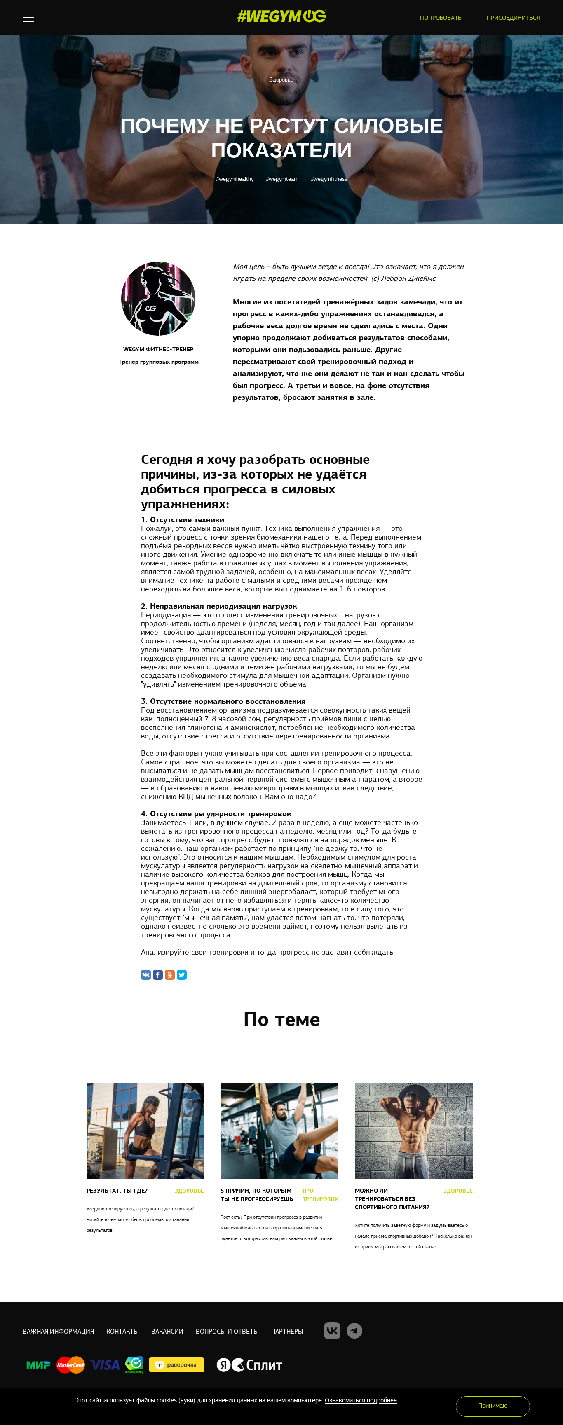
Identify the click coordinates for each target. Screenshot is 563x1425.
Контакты (122, 1332)
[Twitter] (182, 975)
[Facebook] (158, 975)
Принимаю (492, 1406)
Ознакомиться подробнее (361, 1400)
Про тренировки (320, 1195)
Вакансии (167, 1332)
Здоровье (281, 80)
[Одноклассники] (170, 975)
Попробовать (441, 18)
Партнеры (287, 1332)
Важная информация (58, 1332)
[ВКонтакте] (146, 975)
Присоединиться (513, 18)
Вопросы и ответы (227, 1332)
